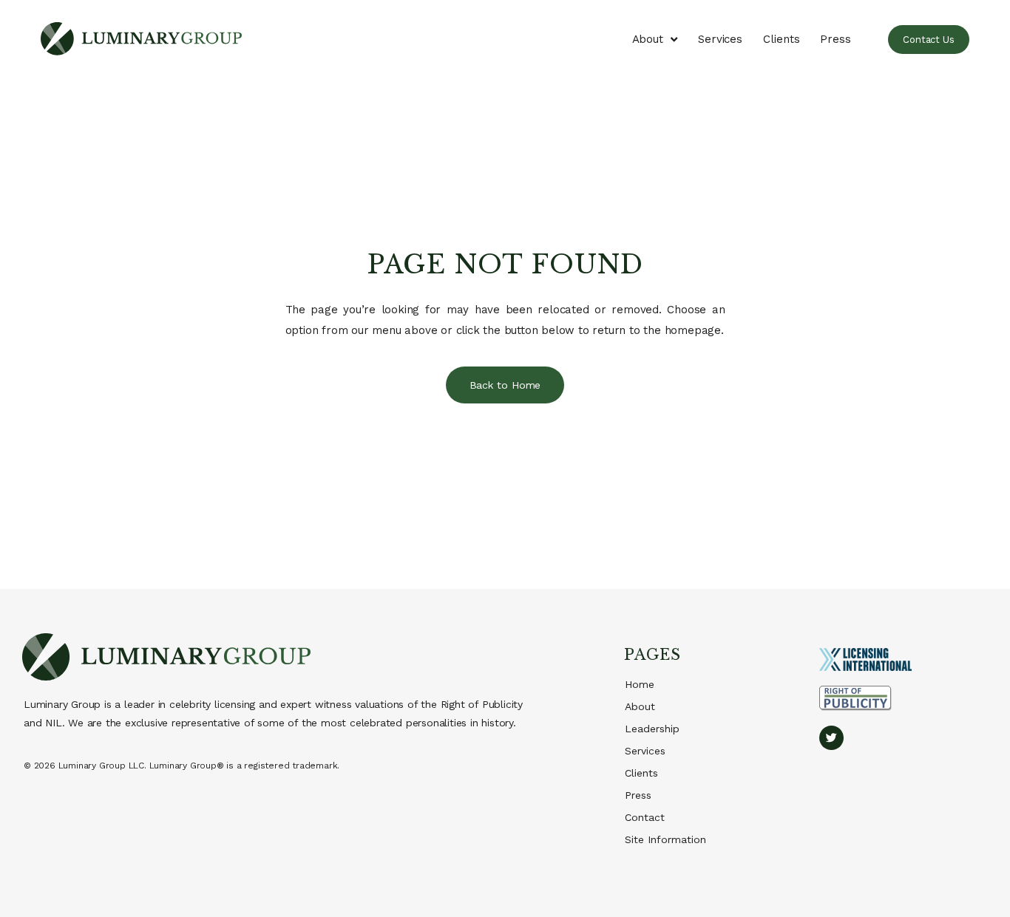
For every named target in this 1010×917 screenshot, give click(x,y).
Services (720, 39)
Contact (645, 817)
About (648, 39)
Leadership (652, 728)
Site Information (665, 839)
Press (835, 39)
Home (639, 684)
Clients (781, 39)
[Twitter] (831, 738)
